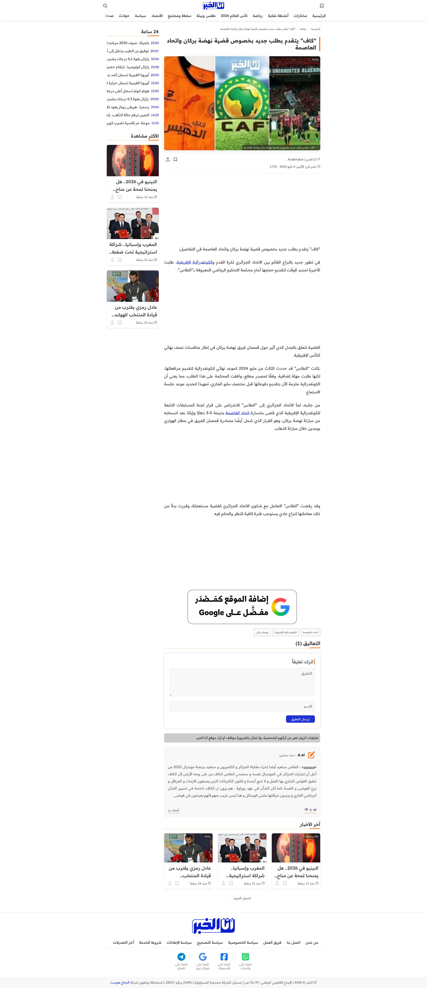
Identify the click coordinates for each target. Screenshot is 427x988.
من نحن (312, 942)
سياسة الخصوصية (243, 942)
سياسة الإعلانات (179, 942)
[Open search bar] (105, 6)
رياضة (258, 15)
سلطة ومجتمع (179, 15)
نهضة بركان (262, 632)
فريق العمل (272, 942)
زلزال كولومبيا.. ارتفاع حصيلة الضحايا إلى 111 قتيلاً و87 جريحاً (128, 67)
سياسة (140, 15)
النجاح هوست (119, 982)
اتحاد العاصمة (238, 412)
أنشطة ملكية (278, 15)
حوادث (124, 15)
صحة (109, 15)
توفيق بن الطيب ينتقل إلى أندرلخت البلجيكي (128, 51)
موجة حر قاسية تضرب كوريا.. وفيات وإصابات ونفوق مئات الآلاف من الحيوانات (128, 123)
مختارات (300, 15)
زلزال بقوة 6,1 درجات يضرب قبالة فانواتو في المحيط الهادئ (128, 59)
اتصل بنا (293, 942)
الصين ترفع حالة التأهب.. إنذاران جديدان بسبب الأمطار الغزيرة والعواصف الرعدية (128, 115)
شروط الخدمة (150, 942)
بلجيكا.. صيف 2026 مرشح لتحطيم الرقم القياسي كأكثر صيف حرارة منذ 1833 (128, 43)
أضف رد (173, 810)
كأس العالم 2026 (234, 15)
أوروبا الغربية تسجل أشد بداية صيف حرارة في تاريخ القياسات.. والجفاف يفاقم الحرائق (128, 75)
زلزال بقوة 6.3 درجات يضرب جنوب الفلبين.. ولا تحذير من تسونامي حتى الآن (128, 99)
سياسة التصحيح (210, 942)
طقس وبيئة (206, 15)
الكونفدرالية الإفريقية (195, 262)
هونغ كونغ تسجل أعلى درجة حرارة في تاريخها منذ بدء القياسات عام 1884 (128, 91)
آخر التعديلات (123, 942)
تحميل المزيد (242, 898)
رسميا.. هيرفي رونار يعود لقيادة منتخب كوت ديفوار (128, 107)
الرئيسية (319, 15)
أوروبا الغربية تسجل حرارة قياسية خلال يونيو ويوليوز (128, 83)
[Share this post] (168, 159)
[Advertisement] (242, 212)
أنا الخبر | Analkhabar (302, 159)
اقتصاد (157, 15)
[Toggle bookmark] (175, 159)
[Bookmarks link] (322, 6)
